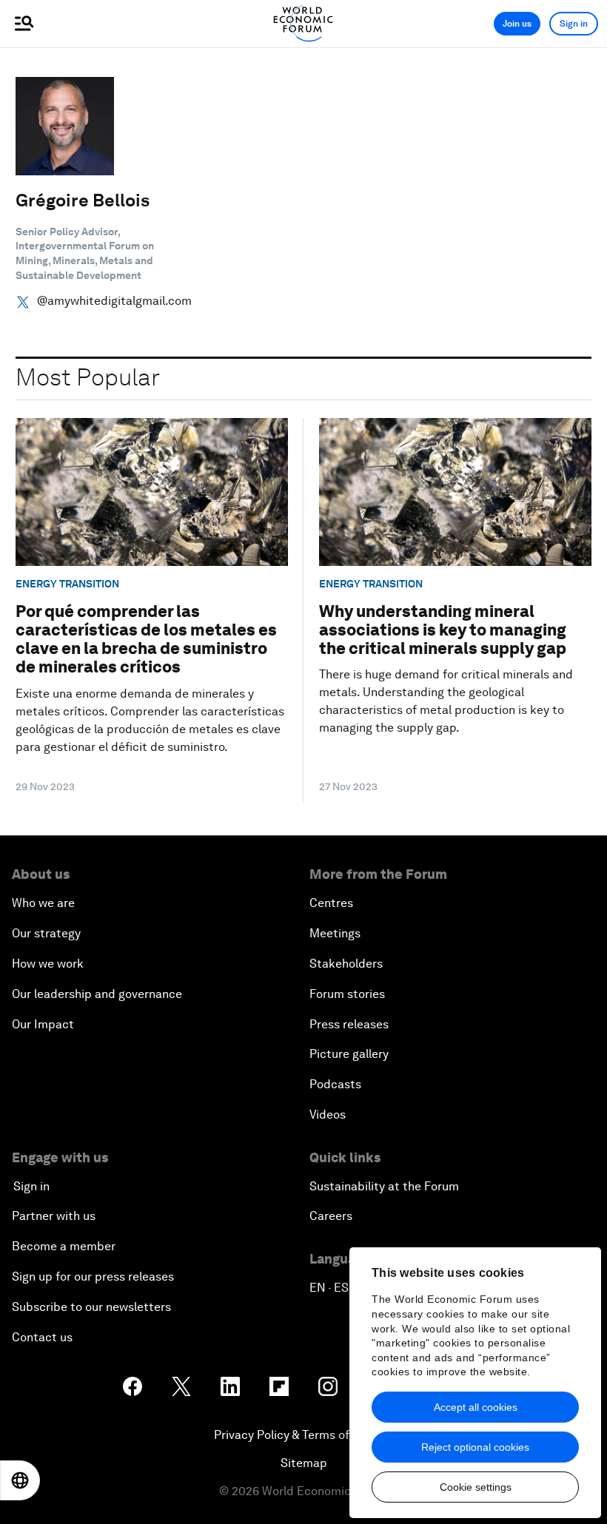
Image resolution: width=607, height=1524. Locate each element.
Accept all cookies (475, 1407)
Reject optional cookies (475, 1447)
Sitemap (304, 1463)
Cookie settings (476, 1487)
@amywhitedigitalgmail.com (114, 301)
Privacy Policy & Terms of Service (303, 1435)
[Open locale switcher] (20, 1480)
